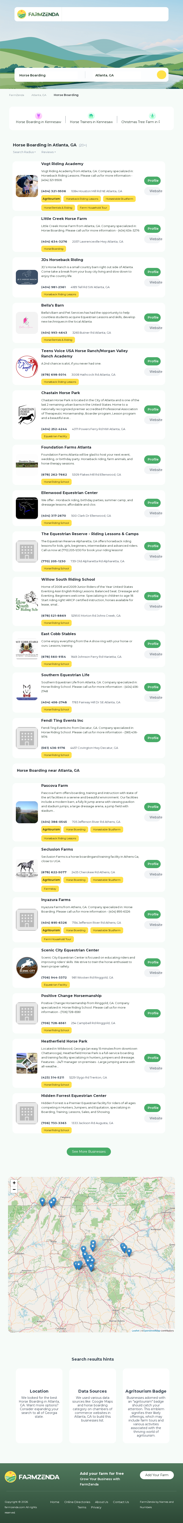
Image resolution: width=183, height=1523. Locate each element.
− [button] (14, 1189)
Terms (82, 1507)
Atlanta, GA (38, 95)
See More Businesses (89, 1152)
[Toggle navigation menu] (161, 14)
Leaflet (135, 1330)
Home (54, 1502)
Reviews (48, 152)
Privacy (96, 1507)
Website (155, 191)
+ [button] (14, 1183)
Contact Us (121, 1502)
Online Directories (77, 1502)
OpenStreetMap (151, 1330)
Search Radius (23, 152)
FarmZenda (16, 95)
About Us (101, 1502)
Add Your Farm (156, 1475)
